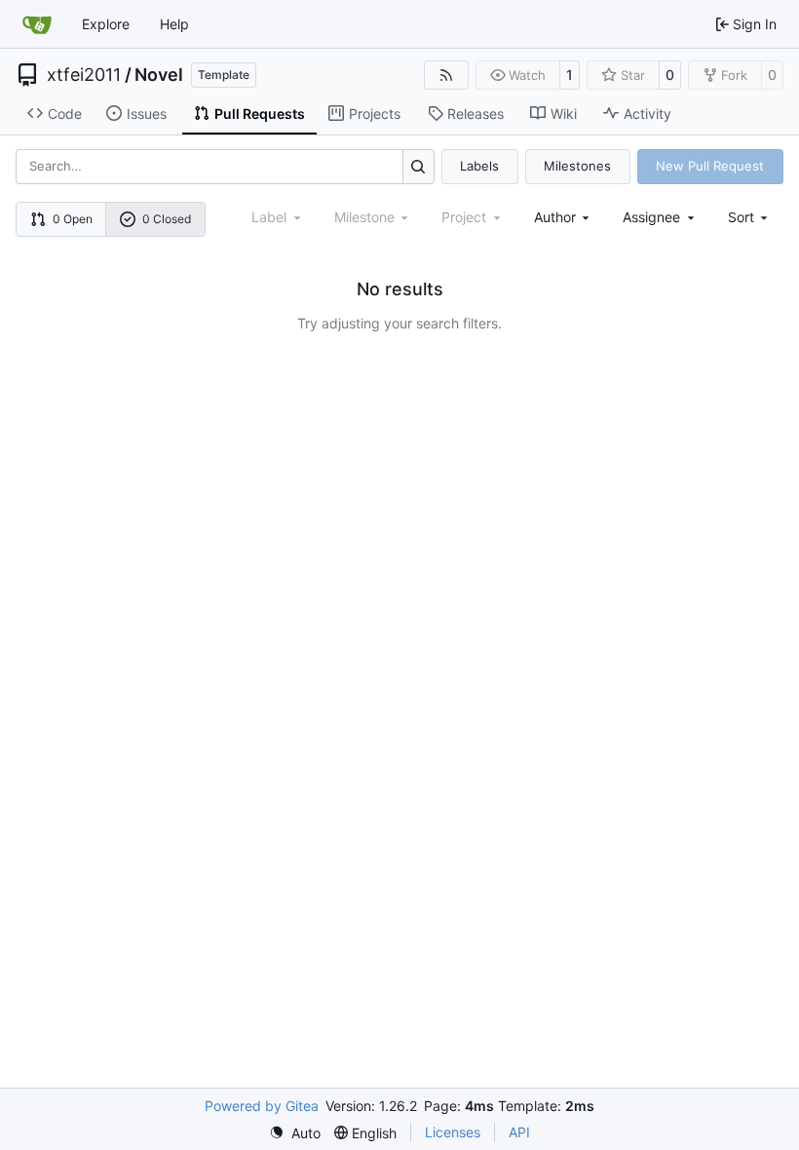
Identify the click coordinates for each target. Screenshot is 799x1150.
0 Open (73, 218)
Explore (106, 24)
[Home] (37, 24)
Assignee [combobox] (651, 217)
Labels (479, 165)
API (519, 1132)
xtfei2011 (84, 75)
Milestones (577, 165)
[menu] (749, 217)
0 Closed (166, 218)
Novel (158, 75)
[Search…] (418, 166)
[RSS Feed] (446, 75)
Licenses (452, 1132)
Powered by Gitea (262, 1105)
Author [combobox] (555, 217)
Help (174, 24)
